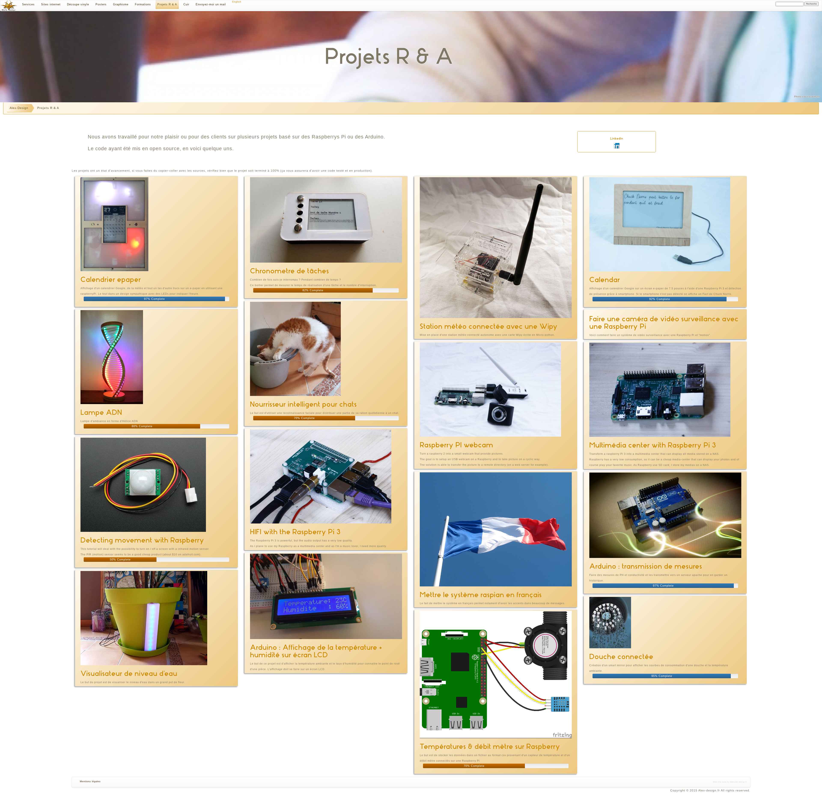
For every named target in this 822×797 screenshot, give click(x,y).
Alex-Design (19, 108)
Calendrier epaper (110, 279)
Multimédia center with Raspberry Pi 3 (652, 445)
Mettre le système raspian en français (481, 594)
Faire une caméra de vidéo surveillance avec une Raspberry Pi (664, 322)
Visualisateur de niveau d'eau (128, 673)
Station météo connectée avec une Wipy (489, 326)
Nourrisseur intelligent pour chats (303, 404)
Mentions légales (90, 781)
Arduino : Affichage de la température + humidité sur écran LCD (316, 651)
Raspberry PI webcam (456, 445)
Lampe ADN (101, 412)
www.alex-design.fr (738, 782)
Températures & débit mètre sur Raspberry (490, 746)
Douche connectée (621, 656)
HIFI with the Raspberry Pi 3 (295, 532)
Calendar (604, 279)
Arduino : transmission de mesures (645, 566)
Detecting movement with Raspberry (142, 540)
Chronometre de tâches (289, 271)
